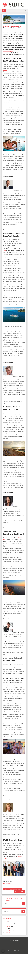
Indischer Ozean (8, 930)
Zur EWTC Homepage (14, 940)
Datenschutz (15, 945)
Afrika (6, 921)
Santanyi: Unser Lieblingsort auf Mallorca (13, 889)
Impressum (14, 943)
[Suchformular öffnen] (25, 10)
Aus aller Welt (17, 27)
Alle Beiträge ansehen (8, 883)
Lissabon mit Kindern (19, 892)
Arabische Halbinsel (9, 923)
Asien (6, 925)
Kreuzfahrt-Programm (8, 51)
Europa (6, 928)
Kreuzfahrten (8, 932)
